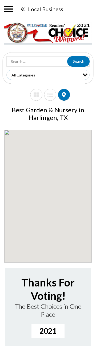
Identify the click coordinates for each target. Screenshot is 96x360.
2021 (48, 330)
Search (78, 61)
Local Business (45, 9)
